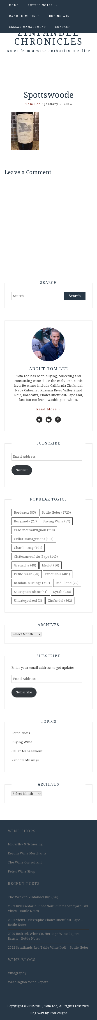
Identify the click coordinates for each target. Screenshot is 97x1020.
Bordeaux (25, 512)
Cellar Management (27, 27)
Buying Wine (60, 16)
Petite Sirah (26, 574)
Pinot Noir (57, 574)
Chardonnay (28, 548)
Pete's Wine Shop (21, 871)
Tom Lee (33, 104)
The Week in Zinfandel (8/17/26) (33, 897)
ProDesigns (58, 1013)
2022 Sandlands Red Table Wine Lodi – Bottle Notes (48, 947)
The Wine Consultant (25, 862)
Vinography (17, 973)
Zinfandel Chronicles (48, 37)
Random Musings (24, 16)
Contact (62, 27)
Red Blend (67, 583)
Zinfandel (60, 600)
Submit (22, 470)
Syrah (62, 592)
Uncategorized (28, 600)
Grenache (25, 565)
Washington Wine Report (28, 982)
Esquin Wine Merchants (27, 853)
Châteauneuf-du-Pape (36, 556)
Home (14, 5)
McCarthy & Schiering (25, 844)
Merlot (50, 565)
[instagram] (58, 419)
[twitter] (39, 419)
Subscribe (24, 692)
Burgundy (25, 521)
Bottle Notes (40, 5)
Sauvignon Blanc (30, 592)
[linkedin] (49, 419)
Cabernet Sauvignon (34, 530)
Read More (48, 409)
